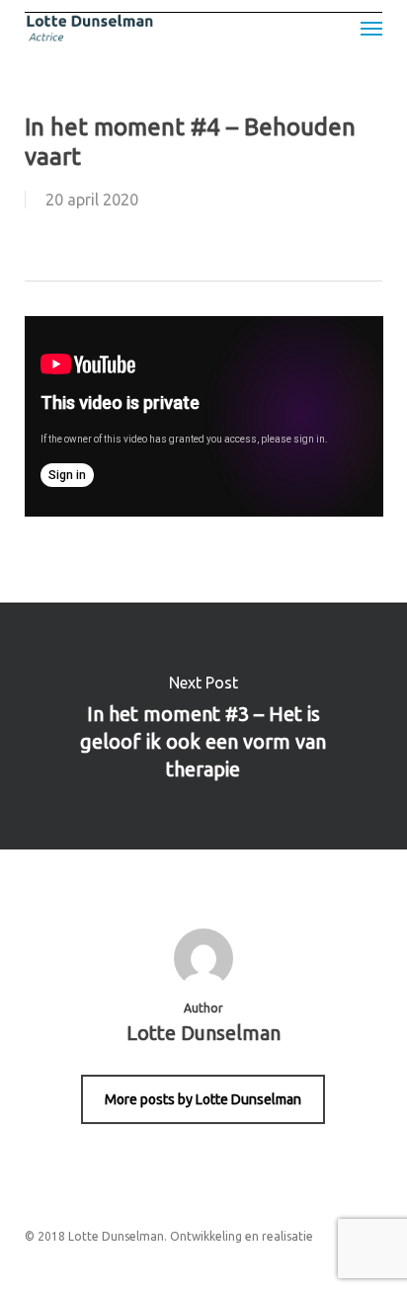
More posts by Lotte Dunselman (203, 1099)
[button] (371, 28)
